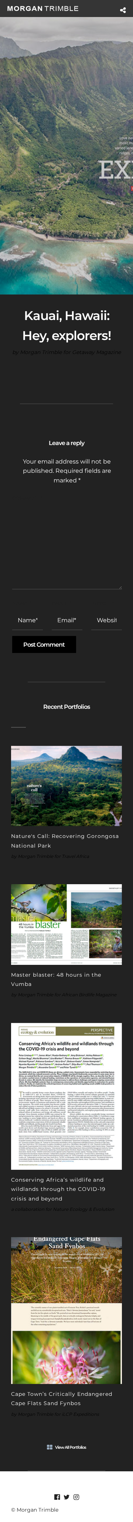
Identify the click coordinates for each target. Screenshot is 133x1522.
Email (61, 603)
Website (103, 603)
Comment (27, 498)
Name (21, 603)
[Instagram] (76, 1497)
